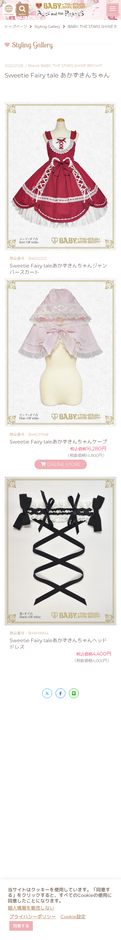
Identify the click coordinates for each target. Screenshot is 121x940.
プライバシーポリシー (32, 917)
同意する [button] (21, 925)
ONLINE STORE (63, 464)
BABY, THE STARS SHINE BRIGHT (71, 65)
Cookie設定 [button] (73, 917)
